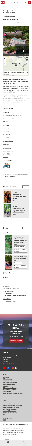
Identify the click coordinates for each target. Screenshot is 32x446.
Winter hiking (6, 386)
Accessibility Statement (22, 424)
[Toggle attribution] (27, 72)
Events (4, 414)
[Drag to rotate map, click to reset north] (5, 63)
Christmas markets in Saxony (10, 388)
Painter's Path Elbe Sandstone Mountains (13, 393)
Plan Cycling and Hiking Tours (10, 413)
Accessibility (17, 23)
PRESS (4, 420)
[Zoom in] (5, 58)
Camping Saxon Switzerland (10, 409)
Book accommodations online (10, 382)
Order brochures (7, 391)
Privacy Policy (11, 424)
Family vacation (25, 23)
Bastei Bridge (6, 377)
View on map (26, 186)
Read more (5, 121)
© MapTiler (12, 72)
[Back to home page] (3, 2)
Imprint (5, 424)
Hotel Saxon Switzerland (9, 404)
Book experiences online (9, 384)
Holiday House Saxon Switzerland (11, 407)
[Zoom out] (5, 61)
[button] (28, 439)
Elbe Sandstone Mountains (9, 390)
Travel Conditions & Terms (9, 411)
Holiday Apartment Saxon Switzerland (12, 405)
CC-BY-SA (9, 216)
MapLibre (6, 72)
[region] (16, 66)
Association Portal (7, 418)
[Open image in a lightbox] (16, 36)
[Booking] (29, 2)
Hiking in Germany (7, 379)
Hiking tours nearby (7, 381)
